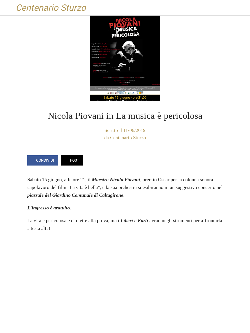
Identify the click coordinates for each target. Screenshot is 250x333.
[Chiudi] (8, 8)
